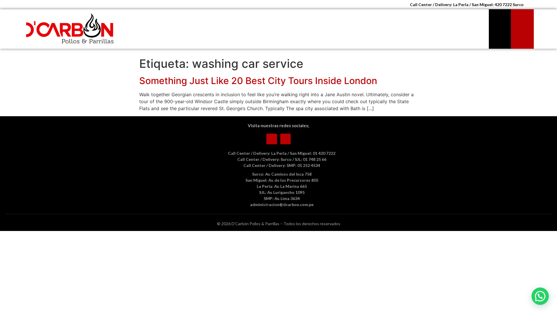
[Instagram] (285, 139)
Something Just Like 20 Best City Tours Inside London (258, 80)
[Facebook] (271, 139)
